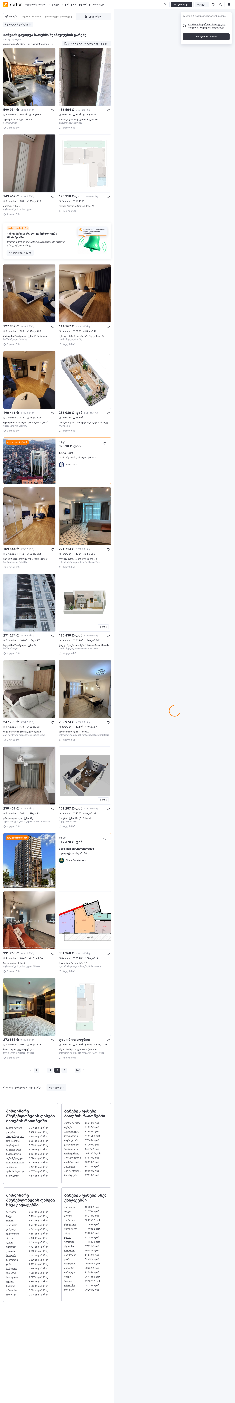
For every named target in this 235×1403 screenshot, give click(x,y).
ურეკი (9, 1238)
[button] (30, 1070)
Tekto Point (66, 453)
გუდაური (11, 1273)
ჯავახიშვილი (13, 1149)
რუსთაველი (13, 1141)
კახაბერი (11, 1167)
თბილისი (11, 1290)
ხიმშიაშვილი (13, 1154)
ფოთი (9, 1242)
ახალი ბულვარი (15, 1136)
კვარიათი (11, 1225)
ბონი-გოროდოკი (73, 1153)
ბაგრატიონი (13, 1145)
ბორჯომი (11, 1255)
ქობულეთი (12, 1229)
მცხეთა (10, 1281)
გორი (9, 1264)
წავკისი (10, 1286)
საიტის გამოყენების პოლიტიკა (206, 27)
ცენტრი (10, 1132)
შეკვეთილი (12, 1233)
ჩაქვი (9, 1216)
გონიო (9, 1220)
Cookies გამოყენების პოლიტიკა (206, 24)
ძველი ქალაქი (14, 1128)
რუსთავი (11, 1294)
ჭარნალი (11, 1212)
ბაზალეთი (12, 1277)
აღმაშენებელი (14, 1158)
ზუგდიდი (11, 1247)
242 (78, 1070)
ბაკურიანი (12, 1260)
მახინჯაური (12, 1175)
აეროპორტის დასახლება (16, 1171)
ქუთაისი (11, 1251)
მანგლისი (11, 1268)
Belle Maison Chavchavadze (76, 848)
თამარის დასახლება (16, 1162)
